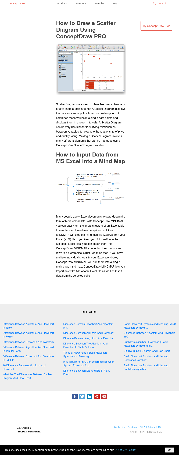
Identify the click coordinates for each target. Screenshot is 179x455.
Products (62, 3)
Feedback (132, 426)
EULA (142, 426)
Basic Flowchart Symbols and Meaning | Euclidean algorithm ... (147, 367)
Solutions (81, 3)
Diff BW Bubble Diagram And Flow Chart (147, 351)
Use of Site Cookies (125, 450)
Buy (115, 3)
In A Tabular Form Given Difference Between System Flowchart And (88, 363)
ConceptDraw (17, 3)
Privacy (151, 426)
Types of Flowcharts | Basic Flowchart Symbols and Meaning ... (85, 354)
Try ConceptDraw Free (156, 26)
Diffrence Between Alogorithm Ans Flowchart (88, 338)
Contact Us (119, 426)
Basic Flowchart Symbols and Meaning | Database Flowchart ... (147, 358)
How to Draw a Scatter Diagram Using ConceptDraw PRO (86, 29)
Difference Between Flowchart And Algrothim (28, 342)
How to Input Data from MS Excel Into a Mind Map (90, 157)
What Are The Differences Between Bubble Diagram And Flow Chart (27, 376)
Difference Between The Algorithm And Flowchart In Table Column (85, 345)
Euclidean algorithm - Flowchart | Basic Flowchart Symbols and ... (146, 343)
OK (169, 450)
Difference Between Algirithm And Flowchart (88, 333)
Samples (100, 3)
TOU (160, 426)
